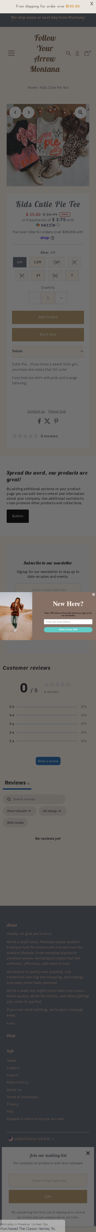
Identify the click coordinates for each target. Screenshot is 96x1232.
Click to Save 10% (68, 629)
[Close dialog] (93, 594)
